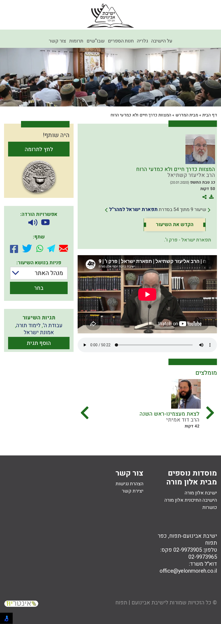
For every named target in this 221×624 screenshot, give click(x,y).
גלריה (142, 41)
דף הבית (209, 115)
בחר (38, 288)
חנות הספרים (121, 41)
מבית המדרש (186, 115)
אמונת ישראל (39, 332)
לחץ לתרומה (39, 149)
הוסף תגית (39, 343)
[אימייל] (63, 248)
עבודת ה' (53, 325)
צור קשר (57, 41)
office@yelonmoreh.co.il (188, 571)
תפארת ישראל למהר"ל (133, 209)
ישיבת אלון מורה (201, 493)
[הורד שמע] (32, 222)
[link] (157, 209)
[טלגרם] (51, 248)
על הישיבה (161, 41)
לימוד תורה (28, 325)
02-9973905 (187, 550)
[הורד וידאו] (45, 222)
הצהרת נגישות (129, 483)
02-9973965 (202, 557)
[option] (107, 409)
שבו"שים (96, 41)
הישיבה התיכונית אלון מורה (190, 500)
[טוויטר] (27, 248)
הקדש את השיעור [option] (175, 224)
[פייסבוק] (14, 248)
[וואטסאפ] (39, 248)
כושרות (209, 507)
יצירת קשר (132, 491)
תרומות (76, 41)
